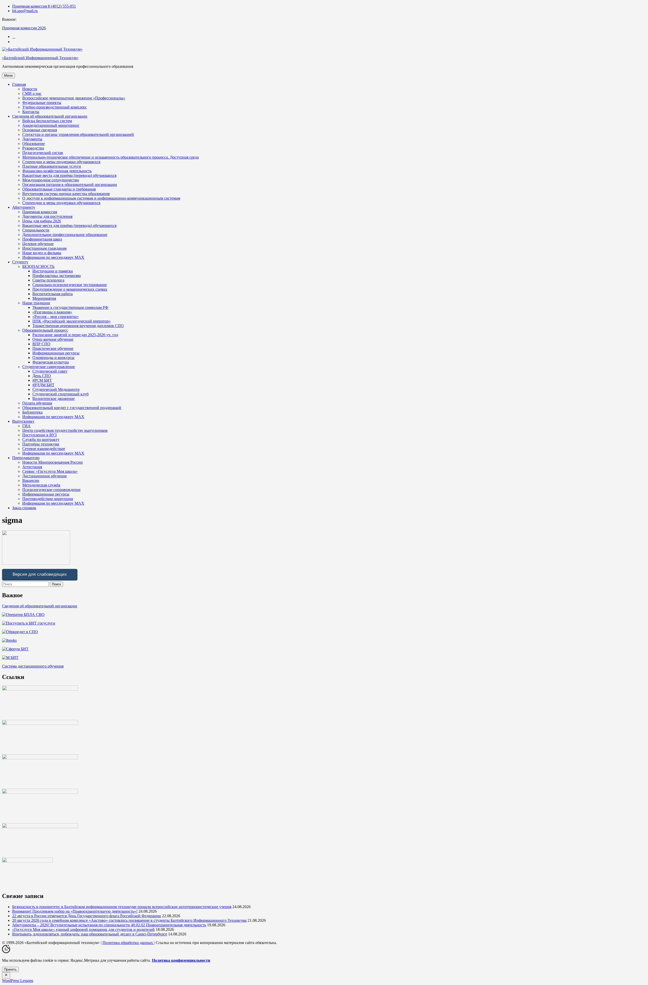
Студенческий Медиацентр (55, 389)
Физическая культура (50, 362)
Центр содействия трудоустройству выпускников (65, 430)
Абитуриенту (23, 207)
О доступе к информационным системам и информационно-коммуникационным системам (101, 198)
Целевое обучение (38, 244)
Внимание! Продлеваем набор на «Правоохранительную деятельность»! (74, 911)
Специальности (35, 230)
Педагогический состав (42, 153)
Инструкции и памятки (52, 271)
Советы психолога (48, 280)
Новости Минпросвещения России (52, 462)
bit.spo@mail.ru (25, 11)
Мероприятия (44, 298)
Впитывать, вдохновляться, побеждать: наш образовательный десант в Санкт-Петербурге (89, 934)
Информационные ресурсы (55, 353)
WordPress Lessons (17, 980)
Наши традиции (36, 303)
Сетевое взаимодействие (43, 448)
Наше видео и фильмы (41, 253)
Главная (19, 84)
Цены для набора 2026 (41, 221)
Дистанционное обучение (44, 476)
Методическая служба (41, 485)
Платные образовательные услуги (51, 166)
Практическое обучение (52, 348)
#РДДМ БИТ (43, 385)
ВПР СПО (41, 344)
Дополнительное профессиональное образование (64, 234)
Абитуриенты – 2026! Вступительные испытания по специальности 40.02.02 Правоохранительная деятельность (109, 925)
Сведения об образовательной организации (49, 116)
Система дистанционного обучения (33, 666)
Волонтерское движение (53, 398)
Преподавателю (25, 458)
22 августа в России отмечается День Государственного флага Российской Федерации (86, 916)
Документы (32, 139)
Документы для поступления (47, 216)
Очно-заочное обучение (52, 339)
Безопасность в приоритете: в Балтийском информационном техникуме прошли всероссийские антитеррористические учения (121, 907)
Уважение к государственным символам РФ (70, 307)
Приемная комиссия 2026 (24, 28)
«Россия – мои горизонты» (55, 316)
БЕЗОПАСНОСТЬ (38, 266)
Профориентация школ (42, 239)
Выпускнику (23, 421)
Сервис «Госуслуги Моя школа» (50, 471)
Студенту (20, 262)
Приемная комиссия (39, 212)
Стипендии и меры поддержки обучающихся (61, 162)
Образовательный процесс (45, 330)
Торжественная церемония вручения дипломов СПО (78, 326)
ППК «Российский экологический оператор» (71, 321)
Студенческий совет (49, 371)
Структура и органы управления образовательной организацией (78, 134)
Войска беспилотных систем (47, 121)
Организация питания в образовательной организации (69, 184)
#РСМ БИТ (42, 380)
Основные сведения (39, 130)
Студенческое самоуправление (48, 367)
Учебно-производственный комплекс (54, 107)
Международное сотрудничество (50, 180)
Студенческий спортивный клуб (60, 394)
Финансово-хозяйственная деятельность (57, 171)
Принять (10, 969)
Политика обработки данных (128, 942)
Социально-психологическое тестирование (69, 285)
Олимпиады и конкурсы (53, 357)
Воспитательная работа (52, 294)
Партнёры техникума (40, 444)
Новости (29, 89)
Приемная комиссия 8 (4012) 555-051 (44, 6)
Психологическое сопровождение (51, 489)
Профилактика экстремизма (56, 275)
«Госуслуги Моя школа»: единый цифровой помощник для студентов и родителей (83, 929)
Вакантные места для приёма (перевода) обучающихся (69, 175)
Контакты (30, 112)
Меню (8, 75)
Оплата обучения (37, 403)
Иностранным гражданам (44, 248)
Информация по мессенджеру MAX (53, 257)
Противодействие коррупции (47, 499)
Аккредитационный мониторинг (50, 125)
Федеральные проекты (41, 102)
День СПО (41, 376)
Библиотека (32, 412)
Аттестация (32, 467)
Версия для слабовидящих (40, 574)
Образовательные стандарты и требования (59, 189)
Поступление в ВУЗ (39, 435)
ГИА (26, 426)
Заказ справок (24, 508)
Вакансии (30, 480)
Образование (33, 143)
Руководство (33, 148)
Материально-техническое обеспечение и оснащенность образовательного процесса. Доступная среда (110, 157)
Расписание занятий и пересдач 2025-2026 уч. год (75, 335)
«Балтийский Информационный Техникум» (40, 58)
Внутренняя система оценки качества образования (66, 193)
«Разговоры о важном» (52, 312)
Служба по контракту (40, 439)
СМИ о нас (32, 93)
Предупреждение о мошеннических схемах (69, 289)
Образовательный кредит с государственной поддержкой (71, 407)
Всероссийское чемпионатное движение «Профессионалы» (73, 98)
